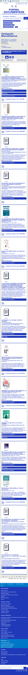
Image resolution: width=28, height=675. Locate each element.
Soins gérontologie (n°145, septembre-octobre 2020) (15, 523)
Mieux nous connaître (5, 597)
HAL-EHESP (3, 663)
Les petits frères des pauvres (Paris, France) (11, 360)
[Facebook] (21, 3)
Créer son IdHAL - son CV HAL (6, 632)
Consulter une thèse (4, 612)
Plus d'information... (8, 88)
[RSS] (17, 3)
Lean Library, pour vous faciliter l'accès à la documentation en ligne (13, 654)
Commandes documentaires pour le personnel (9, 594)
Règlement (3, 596)
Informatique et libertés (20, 583)
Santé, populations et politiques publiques (8, 620)
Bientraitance (13, 40)
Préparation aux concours (5, 621)
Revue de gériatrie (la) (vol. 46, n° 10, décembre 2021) (15, 290)
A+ (7, 3)
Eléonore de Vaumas (6, 150)
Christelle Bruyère (5, 222)
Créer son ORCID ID (4, 633)
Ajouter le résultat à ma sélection (7, 57)
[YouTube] (24, 3)
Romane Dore (4, 288)
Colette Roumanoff (6, 392)
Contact (2, 585)
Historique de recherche (8, 1)
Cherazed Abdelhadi (6, 521)
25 (15, 578)
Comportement (5, 40)
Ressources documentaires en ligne (12, 20)
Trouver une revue (8, 22)
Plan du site (3, 583)
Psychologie (13, 39)
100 (21, 578)
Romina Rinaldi (23, 556)
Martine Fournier (5, 556)
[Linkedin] (19, 3)
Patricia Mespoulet (14, 521)
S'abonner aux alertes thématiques (7, 644)
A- (4, 3)
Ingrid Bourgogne (11, 288)
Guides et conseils (4, 651)
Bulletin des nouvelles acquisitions (7, 645)
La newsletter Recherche (5, 642)
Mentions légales (10, 583)
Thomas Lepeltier (15, 556)
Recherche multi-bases (5, 605)
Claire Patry (18, 288)
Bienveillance (4, 42)
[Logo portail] (14, 6)
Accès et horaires (4, 590)
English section (3, 623)
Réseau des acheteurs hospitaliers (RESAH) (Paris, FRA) (13, 425)
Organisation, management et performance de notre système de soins (14, 617)
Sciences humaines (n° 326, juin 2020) (11, 558)
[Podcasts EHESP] (26, 3)
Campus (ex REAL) (4, 662)
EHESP (2, 659)
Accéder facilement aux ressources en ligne (9, 608)
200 (24, 578)
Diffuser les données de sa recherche (8, 636)
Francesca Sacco (5, 253)
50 (17, 578)
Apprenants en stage (5, 593)
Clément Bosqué (5, 185)
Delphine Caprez (5, 490)
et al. (22, 288)
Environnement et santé (5, 618)
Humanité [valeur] (7, 47)
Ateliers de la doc (4, 653)
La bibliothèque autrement (6, 624)
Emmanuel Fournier (6, 119)
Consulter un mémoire (5, 611)
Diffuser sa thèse (4, 630)
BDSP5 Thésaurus (5, 39)
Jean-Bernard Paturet (6, 322)
